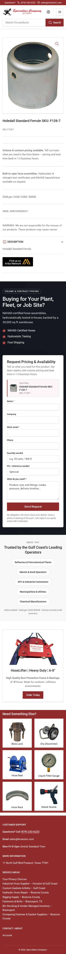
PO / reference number (18, 466)
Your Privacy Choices (15, 879)
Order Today (33, 695)
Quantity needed (15, 453)
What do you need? (17, 479)
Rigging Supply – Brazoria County (21, 897)
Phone (10, 440)
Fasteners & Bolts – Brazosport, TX (22, 901)
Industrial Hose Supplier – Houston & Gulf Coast (30, 883)
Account (7, 935)
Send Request (33, 506)
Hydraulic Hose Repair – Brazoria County (26, 892)
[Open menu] (59, 12)
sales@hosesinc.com (21, 839)
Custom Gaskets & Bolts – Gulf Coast (24, 888)
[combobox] (33, 22)
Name (10, 401)
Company (11, 414)
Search (57, 22)
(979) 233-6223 (30, 831)
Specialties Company (36, 949)
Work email (13, 427)
